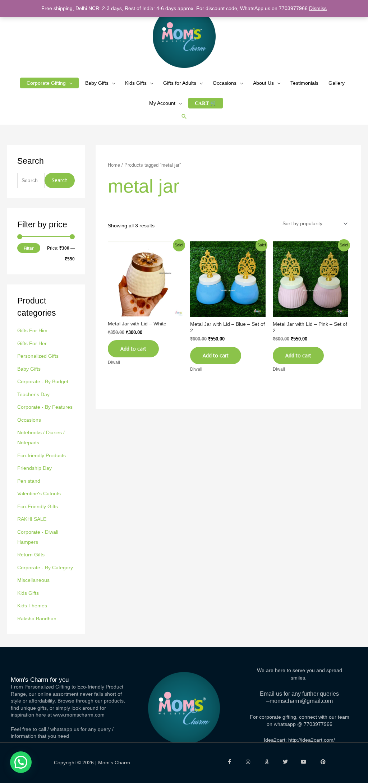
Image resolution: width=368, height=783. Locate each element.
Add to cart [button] (133, 348)
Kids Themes (32, 605)
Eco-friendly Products (41, 455)
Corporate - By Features (45, 407)
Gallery (336, 83)
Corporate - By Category (45, 567)
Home (114, 165)
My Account (162, 103)
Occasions (224, 83)
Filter (29, 248)
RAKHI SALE (31, 519)
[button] (184, 116)
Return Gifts (31, 554)
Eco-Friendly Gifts (37, 506)
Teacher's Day (33, 394)
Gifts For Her (32, 343)
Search (60, 180)
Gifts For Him (32, 330)
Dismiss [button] (318, 8)
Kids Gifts (136, 83)
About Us (263, 83)
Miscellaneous (33, 580)
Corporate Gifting (46, 83)
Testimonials (304, 83)
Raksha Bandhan (36, 618)
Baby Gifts (97, 83)
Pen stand (28, 481)
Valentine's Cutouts (39, 493)
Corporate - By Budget (42, 381)
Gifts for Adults (179, 83)
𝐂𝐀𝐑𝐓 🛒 (205, 103)
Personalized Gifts (38, 356)
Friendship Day (34, 468)
